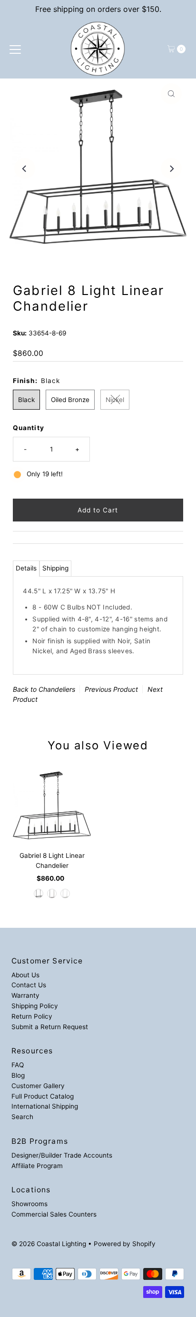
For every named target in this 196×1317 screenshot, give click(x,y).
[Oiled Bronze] (52, 893)
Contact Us (28, 985)
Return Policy (31, 1016)
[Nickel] (65, 893)
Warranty (25, 995)
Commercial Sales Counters (54, 1214)
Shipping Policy (34, 1006)
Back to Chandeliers (44, 689)
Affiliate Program (37, 1166)
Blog (18, 1075)
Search (22, 1116)
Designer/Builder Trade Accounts (61, 1155)
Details (26, 568)
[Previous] (24, 168)
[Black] (38, 893)
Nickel (115, 399)
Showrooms (29, 1204)
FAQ (17, 1065)
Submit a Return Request (49, 1027)
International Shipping (44, 1106)
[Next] (171, 168)
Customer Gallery (38, 1086)
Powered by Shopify (125, 1244)
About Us (25, 975)
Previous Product (111, 689)
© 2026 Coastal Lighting (48, 1244)
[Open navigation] (15, 49)
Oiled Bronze (70, 399)
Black (26, 399)
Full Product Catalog (42, 1096)
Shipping (55, 568)
